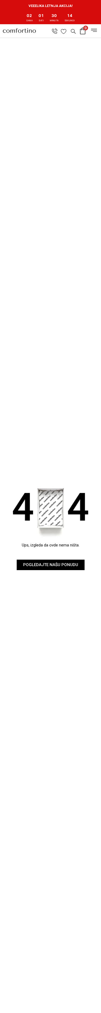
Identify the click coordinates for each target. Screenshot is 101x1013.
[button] (73, 31)
